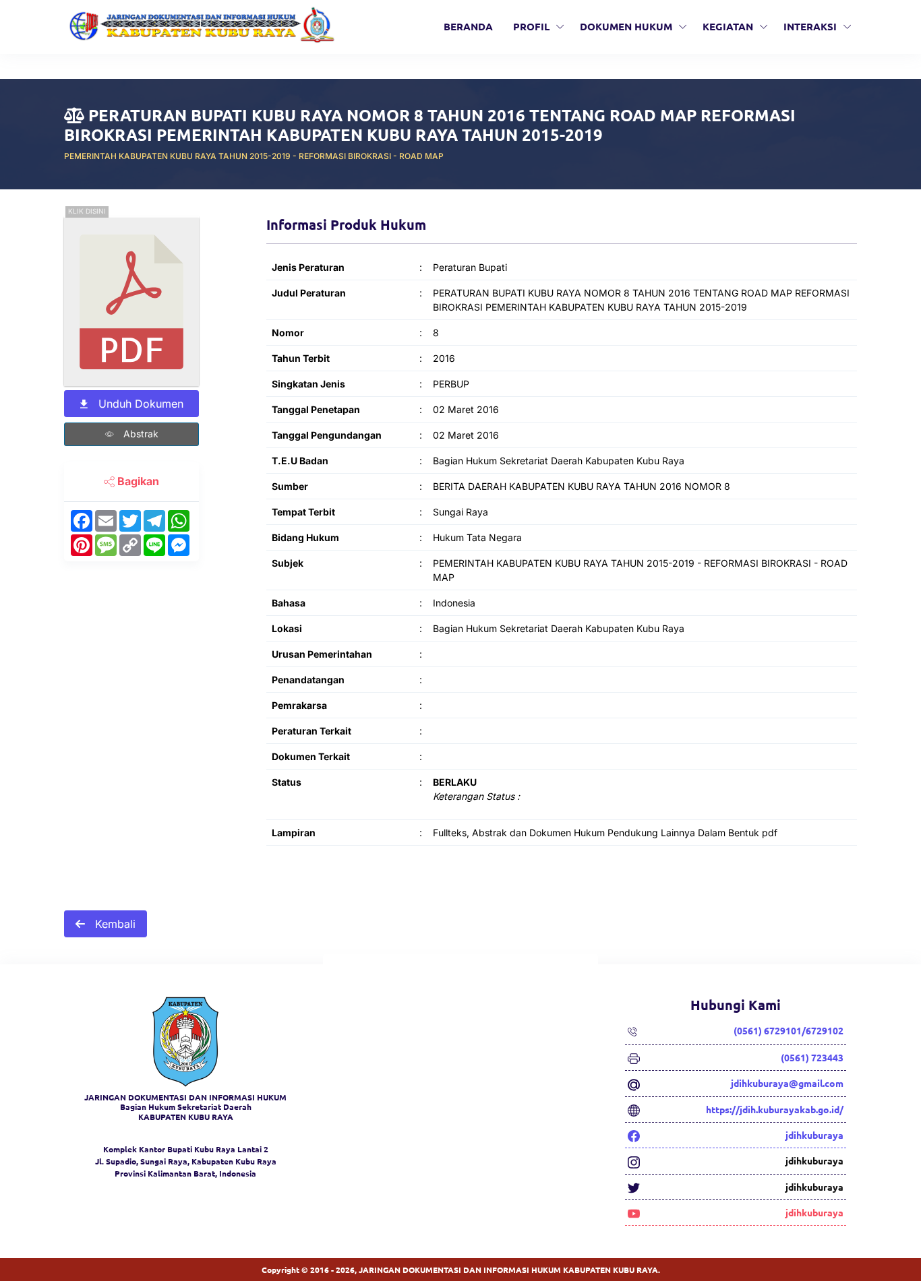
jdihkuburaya (814, 1135)
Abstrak (139, 433)
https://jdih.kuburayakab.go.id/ (774, 1109)
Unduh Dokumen (139, 403)
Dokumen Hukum (626, 26)
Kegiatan (728, 26)
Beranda (468, 26)
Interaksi (810, 26)
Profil (531, 26)
